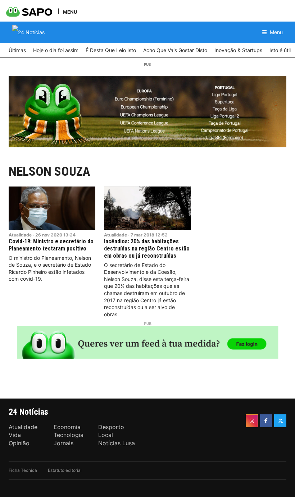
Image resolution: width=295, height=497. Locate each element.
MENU (70, 11)
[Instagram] (252, 420)
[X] (280, 420)
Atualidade (20, 235)
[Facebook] (266, 420)
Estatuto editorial (65, 470)
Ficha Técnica (23, 470)
